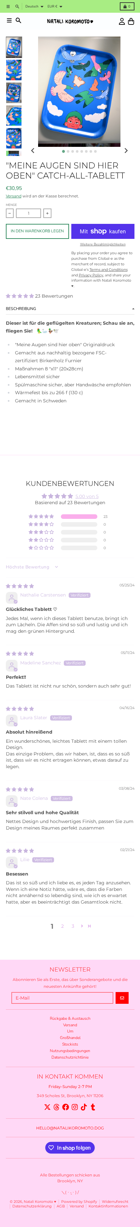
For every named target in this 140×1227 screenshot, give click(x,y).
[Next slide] (126, 151)
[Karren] (131, 21)
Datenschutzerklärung (32, 1206)
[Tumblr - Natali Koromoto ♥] (93, 1107)
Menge (11, 205)
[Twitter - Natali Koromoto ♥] (47, 1107)
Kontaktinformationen (108, 1206)
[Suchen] (18, 20)
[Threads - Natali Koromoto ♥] (56, 1107)
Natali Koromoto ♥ (40, 1202)
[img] (20, 586)
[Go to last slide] (33, 151)
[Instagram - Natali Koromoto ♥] (74, 1107)
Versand (13, 196)
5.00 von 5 (87, 496)
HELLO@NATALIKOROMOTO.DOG (70, 1128)
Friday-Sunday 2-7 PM (70, 1086)
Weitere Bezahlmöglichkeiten (103, 244)
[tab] (63, 151)
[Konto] (122, 21)
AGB (61, 1206)
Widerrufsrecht (115, 1202)
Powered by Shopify (79, 1202)
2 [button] (62, 926)
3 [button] (73, 926)
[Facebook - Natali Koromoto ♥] (65, 1107)
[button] (20, 296)
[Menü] (9, 20)
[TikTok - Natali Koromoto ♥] (83, 1107)
